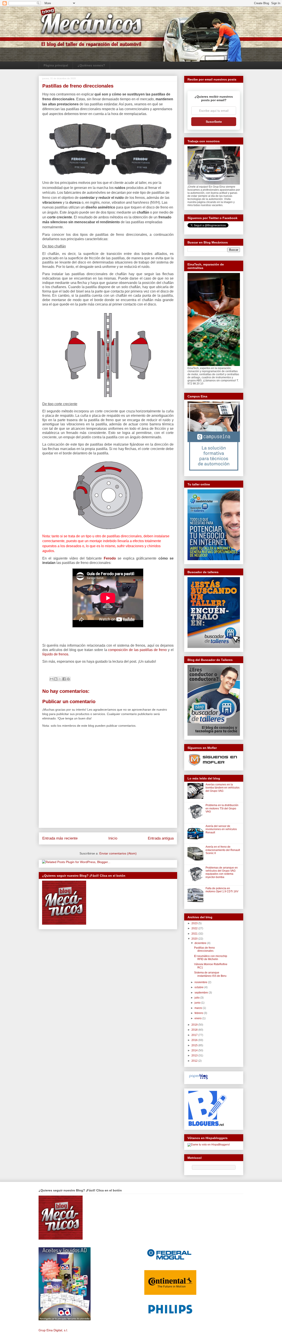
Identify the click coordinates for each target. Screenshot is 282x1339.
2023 (194, 923)
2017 (194, 1035)
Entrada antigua (161, 838)
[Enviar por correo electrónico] (51, 679)
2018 (194, 1029)
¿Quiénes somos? (91, 65)
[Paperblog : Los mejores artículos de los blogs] (198, 1079)
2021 (194, 933)
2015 (194, 1045)
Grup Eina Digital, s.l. (53, 1330)
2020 (194, 938)
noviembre (201, 982)
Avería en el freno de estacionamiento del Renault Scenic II (223, 850)
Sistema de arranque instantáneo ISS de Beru (210, 974)
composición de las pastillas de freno (137, 650)
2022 (194, 928)
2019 (194, 1024)
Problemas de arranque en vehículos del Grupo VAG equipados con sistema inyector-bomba (222, 872)
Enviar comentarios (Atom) (118, 853)
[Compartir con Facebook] (64, 679)
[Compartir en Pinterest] (68, 679)
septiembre (202, 992)
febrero (199, 1013)
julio (197, 997)
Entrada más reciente (60, 838)
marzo (199, 1008)
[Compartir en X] (60, 679)
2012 (194, 1060)
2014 (194, 1050)
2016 (194, 1040)
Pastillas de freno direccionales (204, 949)
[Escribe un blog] (56, 679)
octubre (199, 987)
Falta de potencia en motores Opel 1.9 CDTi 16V (222, 890)
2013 (194, 1055)
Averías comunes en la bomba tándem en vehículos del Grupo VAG (222, 787)
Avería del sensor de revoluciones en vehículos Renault (221, 829)
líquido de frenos (55, 654)
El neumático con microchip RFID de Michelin (210, 958)
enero (198, 1018)
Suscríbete (214, 121)
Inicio (112, 838)
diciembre (201, 943)
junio (198, 1002)
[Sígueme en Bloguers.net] (206, 1125)
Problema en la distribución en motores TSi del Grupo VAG (222, 808)
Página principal (56, 65)
